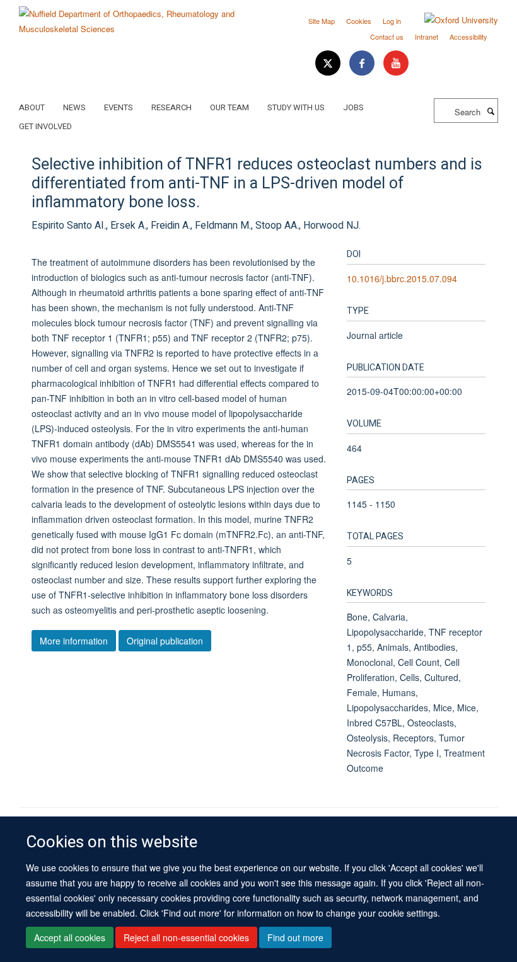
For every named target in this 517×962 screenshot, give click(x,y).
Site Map (321, 21)
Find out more (295, 937)
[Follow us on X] (329, 63)
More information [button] (74, 640)
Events (118, 107)
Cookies (358, 21)
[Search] (490, 111)
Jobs (353, 107)
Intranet (426, 36)
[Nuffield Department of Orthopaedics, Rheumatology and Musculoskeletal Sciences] (134, 17)
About (32, 107)
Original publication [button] (165, 640)
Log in (392, 21)
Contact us (387, 36)
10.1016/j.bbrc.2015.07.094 (402, 278)
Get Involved (45, 126)
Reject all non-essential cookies (186, 937)
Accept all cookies (69, 937)
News (74, 107)
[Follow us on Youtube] (396, 63)
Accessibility (468, 36)
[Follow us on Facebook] (363, 63)
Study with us (296, 107)
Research (171, 107)
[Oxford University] (451, 20)
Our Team (229, 107)
